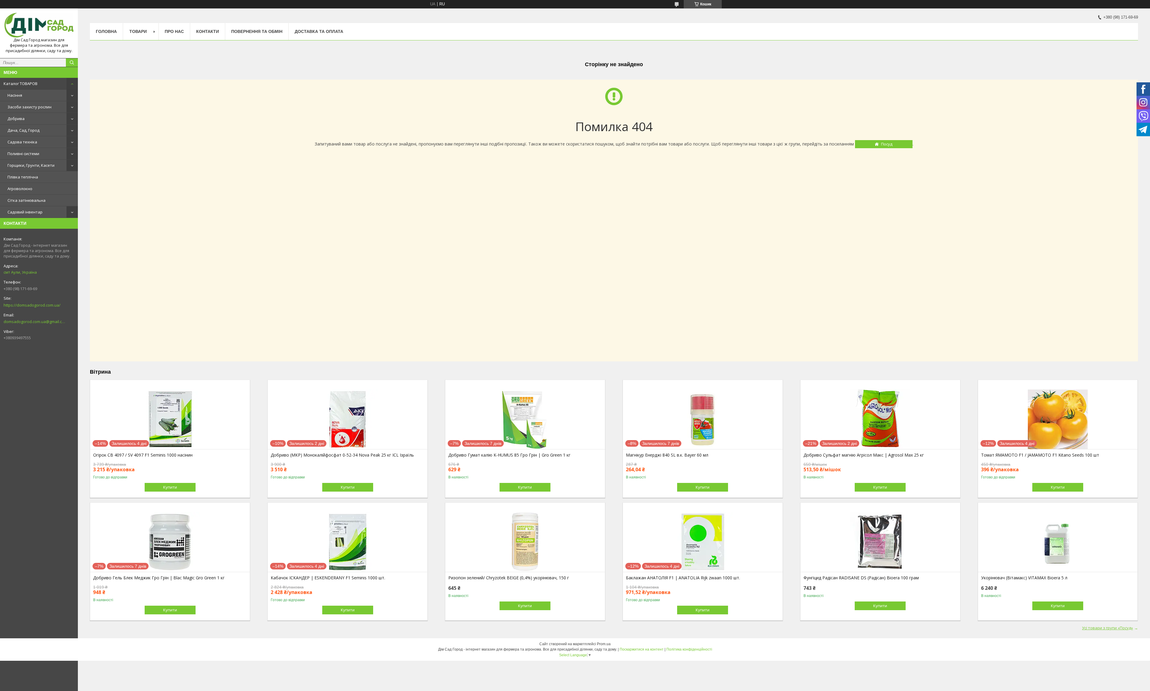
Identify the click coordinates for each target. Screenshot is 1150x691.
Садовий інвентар (25, 212)
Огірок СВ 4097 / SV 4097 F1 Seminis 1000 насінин (143, 455)
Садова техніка (22, 142)
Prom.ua (604, 644)
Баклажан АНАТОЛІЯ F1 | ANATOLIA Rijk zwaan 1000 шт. (683, 578)
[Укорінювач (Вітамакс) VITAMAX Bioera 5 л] (1058, 542)
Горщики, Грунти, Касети (31, 165)
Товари (138, 31)
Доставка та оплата (319, 31)
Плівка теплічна (22, 177)
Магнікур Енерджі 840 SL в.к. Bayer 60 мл (667, 455)
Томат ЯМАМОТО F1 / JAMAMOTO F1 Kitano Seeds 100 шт (1040, 455)
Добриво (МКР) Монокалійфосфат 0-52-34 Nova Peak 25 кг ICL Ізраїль (342, 455)
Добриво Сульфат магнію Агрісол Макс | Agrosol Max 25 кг (864, 455)
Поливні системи (23, 153)
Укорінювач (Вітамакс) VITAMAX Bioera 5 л (1024, 578)
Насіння (14, 95)
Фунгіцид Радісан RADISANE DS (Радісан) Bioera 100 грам (861, 578)
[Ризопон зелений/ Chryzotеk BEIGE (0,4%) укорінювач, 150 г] (525, 542)
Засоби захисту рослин (29, 107)
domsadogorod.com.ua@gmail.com (34, 321)
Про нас (174, 31)
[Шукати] (72, 62)
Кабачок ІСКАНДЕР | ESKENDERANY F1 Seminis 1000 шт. (328, 578)
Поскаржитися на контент (642, 649)
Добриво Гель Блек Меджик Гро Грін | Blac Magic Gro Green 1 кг (159, 578)
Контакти (207, 31)
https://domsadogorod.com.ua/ (32, 305)
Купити (170, 487)
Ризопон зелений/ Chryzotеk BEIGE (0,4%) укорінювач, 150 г (508, 578)
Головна (106, 31)
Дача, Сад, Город (23, 130)
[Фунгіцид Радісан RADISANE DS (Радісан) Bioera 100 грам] (880, 542)
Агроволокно (19, 188)
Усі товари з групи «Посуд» (1107, 628)
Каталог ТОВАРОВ (20, 83)
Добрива (16, 118)
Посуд (886, 144)
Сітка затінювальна (26, 200)
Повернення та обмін (256, 31)
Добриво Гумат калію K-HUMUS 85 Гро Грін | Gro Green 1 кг (509, 455)
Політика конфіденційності (689, 649)
